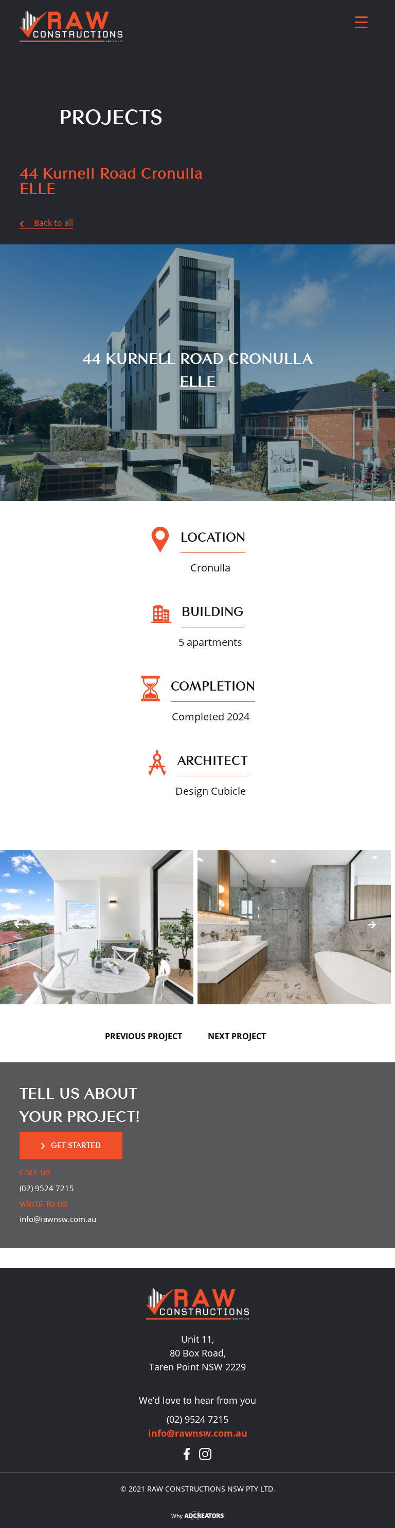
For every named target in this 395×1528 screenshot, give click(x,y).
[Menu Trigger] (361, 22)
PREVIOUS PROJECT (143, 1036)
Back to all (48, 222)
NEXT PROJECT (237, 1036)
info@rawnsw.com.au (58, 1219)
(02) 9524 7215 (47, 1188)
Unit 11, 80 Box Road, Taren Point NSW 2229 (197, 1353)
